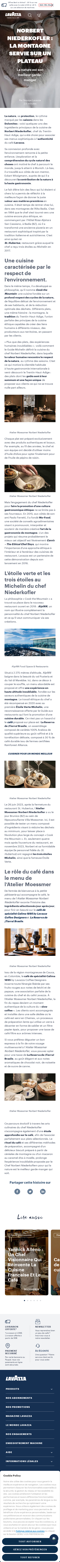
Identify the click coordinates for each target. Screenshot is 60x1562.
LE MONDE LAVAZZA (19, 1425)
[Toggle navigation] (52, 15)
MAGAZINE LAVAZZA (19, 1416)
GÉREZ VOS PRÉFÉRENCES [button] (30, 1549)
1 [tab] (24, 1300)
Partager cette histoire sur (30, 1182)
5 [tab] (37, 1300)
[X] (30, 1192)
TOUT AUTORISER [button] (30, 1541)
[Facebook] (17, 1192)
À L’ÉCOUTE (42, 1351)
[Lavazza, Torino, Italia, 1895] (13, 15)
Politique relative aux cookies (30, 1531)
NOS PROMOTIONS (18, 1407)
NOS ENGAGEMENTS (19, 1434)
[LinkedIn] (43, 1192)
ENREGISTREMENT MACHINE (24, 1443)
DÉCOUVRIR (31, 1289)
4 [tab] (34, 1300)
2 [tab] (27, 1300)
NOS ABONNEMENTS (19, 1398)
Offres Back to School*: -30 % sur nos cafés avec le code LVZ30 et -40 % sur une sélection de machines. (22, 5)
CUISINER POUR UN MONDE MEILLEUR (30, 754)
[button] (52, 5)
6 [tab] (40, 1300)
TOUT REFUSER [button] (30, 1557)
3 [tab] (30, 1300)
